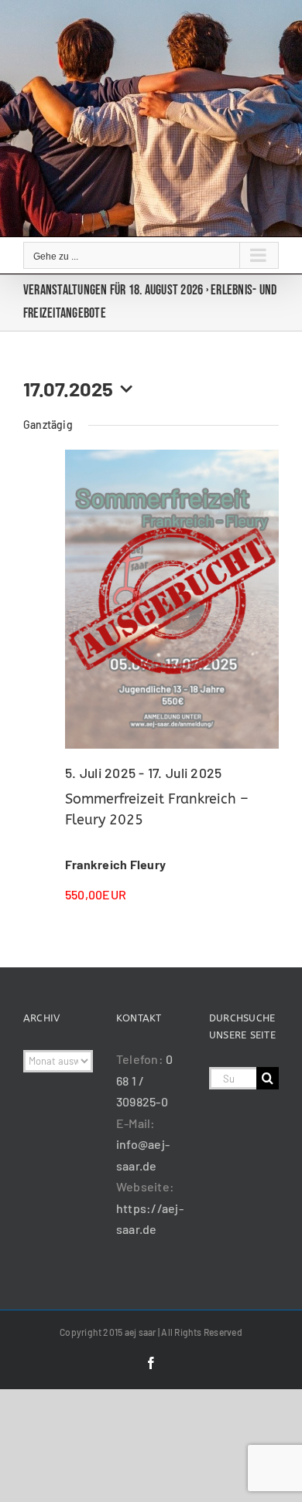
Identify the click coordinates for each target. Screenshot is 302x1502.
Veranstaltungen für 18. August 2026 (113, 290)
